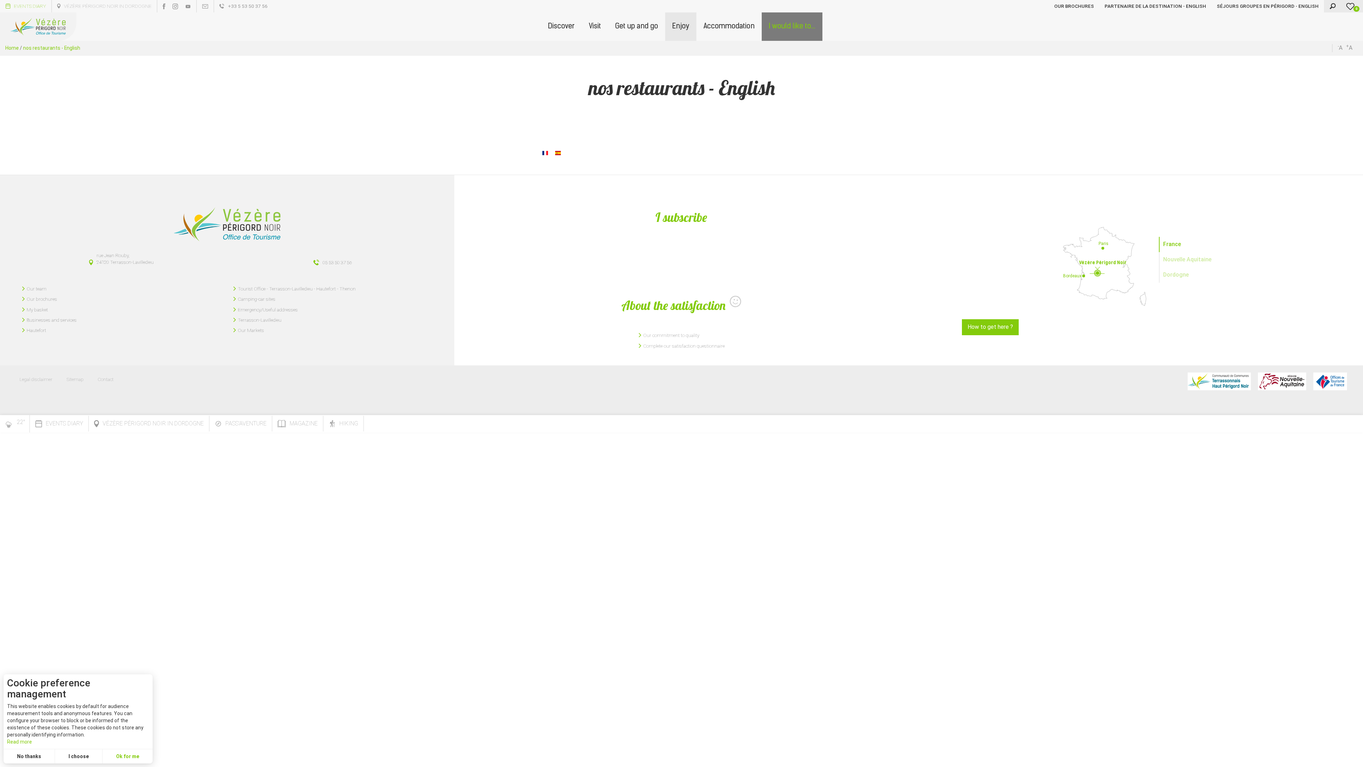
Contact (106, 379)
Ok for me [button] (127, 756)
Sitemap (75, 379)
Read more (19, 742)
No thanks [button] (29, 756)
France (1172, 244)
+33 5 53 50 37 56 (248, 6)
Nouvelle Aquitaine (1187, 259)
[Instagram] (175, 6)
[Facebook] (164, 6)
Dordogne (1176, 274)
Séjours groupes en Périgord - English (1268, 6)
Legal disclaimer (36, 379)
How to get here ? (990, 326)
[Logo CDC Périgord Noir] (1219, 381)
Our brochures (1074, 6)
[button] (561, 26)
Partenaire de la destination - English (1155, 6)
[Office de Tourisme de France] (1330, 381)
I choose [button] (79, 756)
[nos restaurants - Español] (558, 152)
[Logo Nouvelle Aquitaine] (1282, 381)
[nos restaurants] (545, 152)
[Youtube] (188, 6)
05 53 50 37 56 (337, 262)
